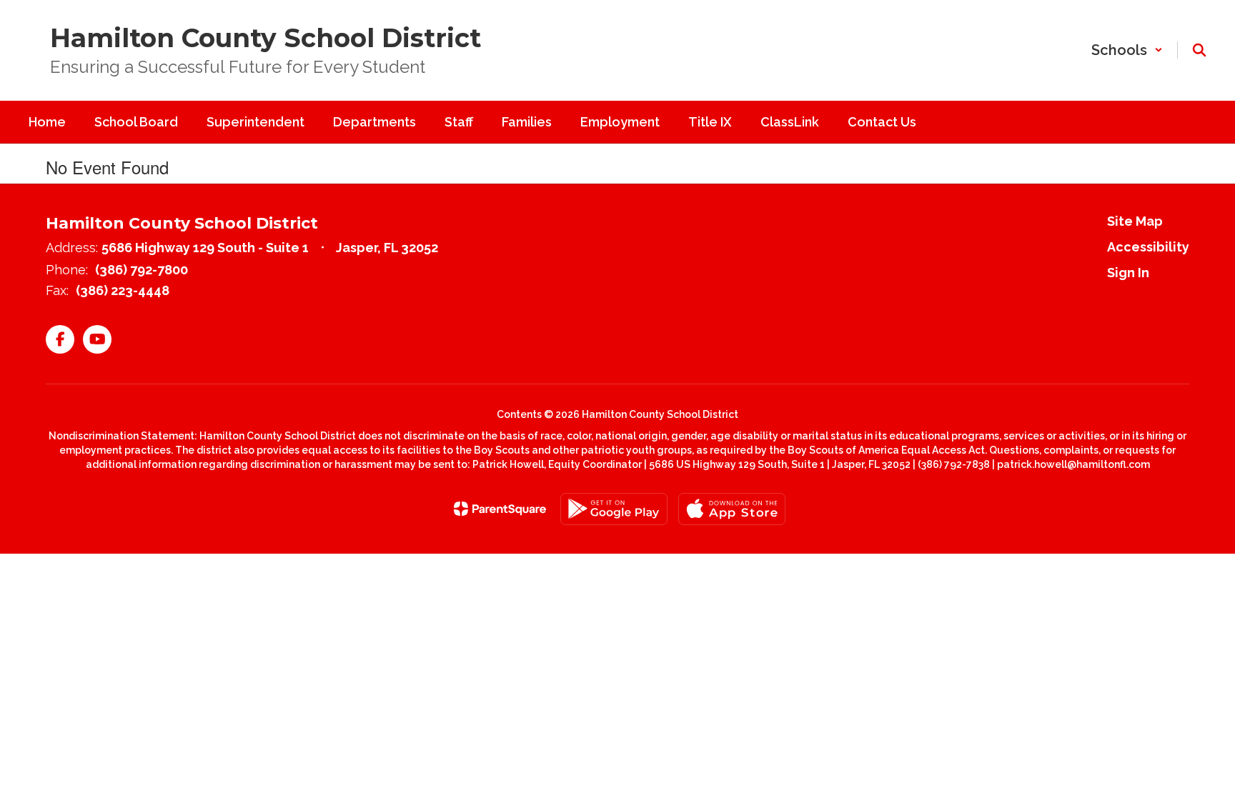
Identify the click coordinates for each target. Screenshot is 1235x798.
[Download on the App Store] (731, 509)
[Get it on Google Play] (614, 509)
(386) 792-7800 (141, 269)
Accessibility (1148, 246)
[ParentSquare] (500, 508)
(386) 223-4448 (122, 290)
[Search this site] (1199, 50)
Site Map (1135, 221)
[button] (1127, 50)
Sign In (1128, 272)
